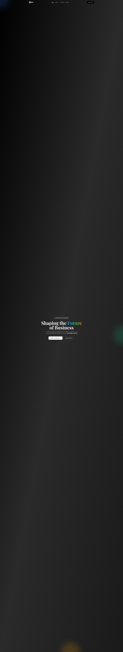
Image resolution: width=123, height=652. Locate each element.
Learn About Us (69, 338)
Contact (67, 2)
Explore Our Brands (54, 338)
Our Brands (62, 2)
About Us (57, 2)
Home (53, 2)
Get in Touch (90, 2)
